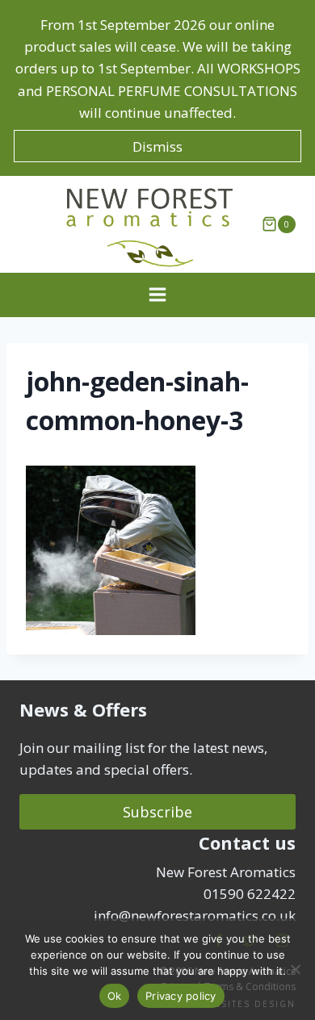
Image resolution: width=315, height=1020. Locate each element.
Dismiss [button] (157, 146)
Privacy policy (180, 995)
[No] (295, 969)
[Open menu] (157, 295)
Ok (114, 995)
